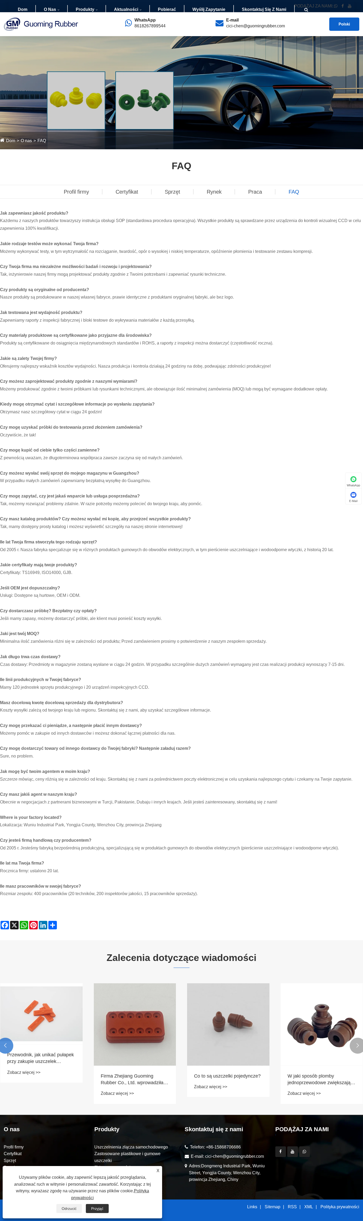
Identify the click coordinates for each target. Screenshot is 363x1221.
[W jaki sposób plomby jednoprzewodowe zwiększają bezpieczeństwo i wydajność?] (322, 1024)
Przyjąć (97, 1208)
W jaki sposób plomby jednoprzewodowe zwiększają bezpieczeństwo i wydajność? (319, 1079)
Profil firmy (76, 192)
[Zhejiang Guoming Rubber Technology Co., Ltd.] (41, 24)
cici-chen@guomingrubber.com (255, 26)
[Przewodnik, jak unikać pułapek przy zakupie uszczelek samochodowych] (41, 1013)
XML (308, 1207)
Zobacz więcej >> (23, 1072)
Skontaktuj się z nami (264, 9)
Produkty (85, 9)
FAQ (41, 140)
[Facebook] (280, 1151)
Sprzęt (172, 192)
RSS (292, 1207)
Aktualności (126, 9)
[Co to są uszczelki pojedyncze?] (228, 1024)
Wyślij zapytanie (208, 9)
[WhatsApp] (304, 1151)
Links (252, 1207)
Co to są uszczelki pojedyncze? (227, 1076)
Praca (255, 192)
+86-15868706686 (223, 1147)
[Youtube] (292, 1151)
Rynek (214, 192)
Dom (22, 9)
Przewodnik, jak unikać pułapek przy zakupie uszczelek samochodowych (40, 1058)
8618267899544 (150, 26)
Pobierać (167, 9)
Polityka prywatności (339, 1207)
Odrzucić (69, 1208)
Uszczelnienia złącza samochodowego (131, 1147)
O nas (50, 9)
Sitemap (272, 1207)
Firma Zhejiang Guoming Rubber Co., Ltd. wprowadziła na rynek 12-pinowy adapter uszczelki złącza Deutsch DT (132, 1079)
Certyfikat (127, 192)
